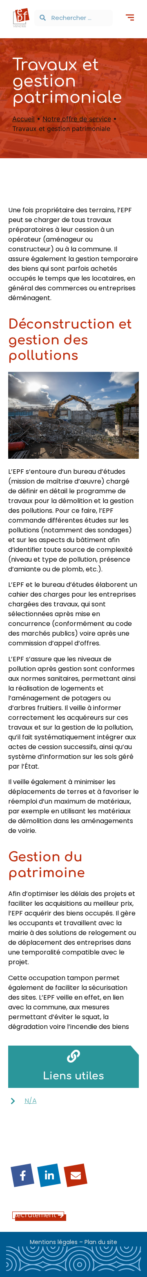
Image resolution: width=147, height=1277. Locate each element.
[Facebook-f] (22, 1175)
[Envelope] (75, 1175)
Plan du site (101, 1242)
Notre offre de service (76, 119)
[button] (129, 18)
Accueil (23, 119)
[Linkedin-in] (49, 1175)
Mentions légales (54, 1242)
